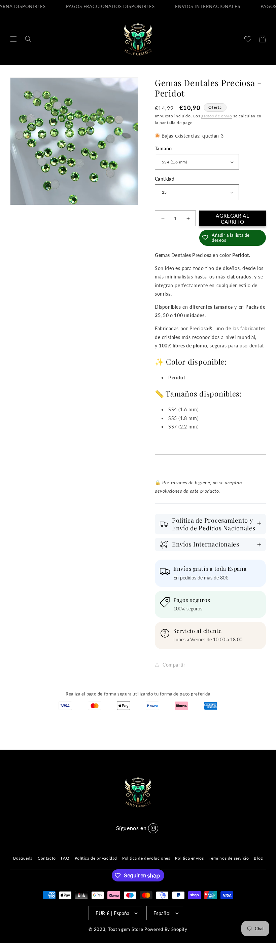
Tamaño (163, 148)
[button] (13, 39)
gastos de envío (216, 115)
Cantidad (164, 179)
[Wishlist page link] (247, 39)
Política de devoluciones (146, 858)
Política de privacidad (96, 858)
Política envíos (189, 858)
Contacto (47, 858)
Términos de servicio (229, 858)
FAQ (65, 858)
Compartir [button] (174, 665)
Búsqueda (23, 858)
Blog (258, 858)
